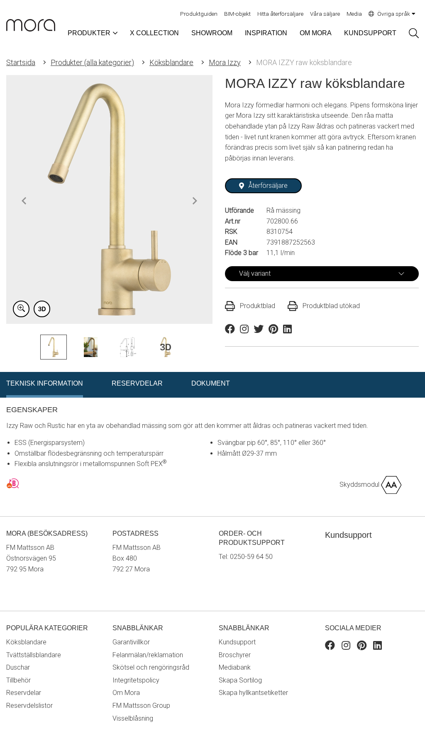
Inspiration (266, 32)
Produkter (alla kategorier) (92, 62)
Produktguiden (198, 13)
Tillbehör (18, 680)
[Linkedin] (377, 647)
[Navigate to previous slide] (24, 200)
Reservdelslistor (29, 705)
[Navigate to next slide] (194, 200)
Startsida (20, 62)
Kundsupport (370, 32)
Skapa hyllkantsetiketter (253, 693)
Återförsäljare (268, 185)
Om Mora (316, 32)
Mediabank (235, 667)
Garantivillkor (131, 642)
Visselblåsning (132, 718)
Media (354, 13)
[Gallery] (109, 199)
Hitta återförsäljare (280, 13)
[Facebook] (330, 647)
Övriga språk (393, 13)
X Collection (154, 32)
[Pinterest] (361, 647)
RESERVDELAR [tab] (137, 383)
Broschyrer (235, 655)
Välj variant (255, 273)
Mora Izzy (225, 62)
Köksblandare (171, 62)
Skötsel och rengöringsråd (150, 667)
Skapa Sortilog (240, 680)
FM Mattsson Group (141, 705)
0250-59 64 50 (251, 557)
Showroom (211, 32)
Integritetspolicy (135, 680)
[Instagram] (346, 647)
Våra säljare (325, 13)
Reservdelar (23, 693)
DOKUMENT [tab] (210, 383)
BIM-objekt (237, 13)
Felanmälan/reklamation (147, 655)
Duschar (18, 667)
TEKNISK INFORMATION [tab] (44, 383)
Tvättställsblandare (33, 655)
